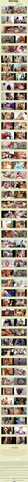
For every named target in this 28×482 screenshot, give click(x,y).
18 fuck (12, 455)
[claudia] (20, 345)
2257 (16, 480)
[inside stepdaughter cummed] (20, 129)
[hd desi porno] (20, 168)
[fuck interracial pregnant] (7, 237)
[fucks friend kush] (7, 247)
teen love (22, 454)
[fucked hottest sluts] (7, 178)
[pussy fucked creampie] (20, 335)
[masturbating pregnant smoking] (7, 404)
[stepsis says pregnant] (20, 286)
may (19, 454)
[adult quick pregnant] (20, 404)
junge (5, 455)
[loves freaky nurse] (7, 109)
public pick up (16, 455)
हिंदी (27, 478)
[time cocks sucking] (20, 296)
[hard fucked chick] (20, 237)
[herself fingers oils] (20, 178)
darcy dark (26, 454)
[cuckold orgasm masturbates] (20, 394)
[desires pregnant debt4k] (20, 119)
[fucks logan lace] (7, 424)
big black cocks (3, 454)
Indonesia (21, 478)
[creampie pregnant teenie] (20, 365)
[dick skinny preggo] (20, 276)
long (21, 4)
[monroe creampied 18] (7, 286)
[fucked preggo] (7, 119)
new (19, 4)
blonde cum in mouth (21, 455)
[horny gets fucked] (20, 23)
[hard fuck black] (20, 52)
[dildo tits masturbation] (20, 414)
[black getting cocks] (7, 129)
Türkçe (18, 478)
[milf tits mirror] (20, 424)
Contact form (18, 480)
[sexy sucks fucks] (20, 109)
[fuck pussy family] (20, 306)
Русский (25, 478)
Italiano (15, 478)
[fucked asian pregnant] (7, 306)
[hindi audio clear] (7, 276)
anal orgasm (15, 454)
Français (12, 478)
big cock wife (11, 454)
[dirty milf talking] (7, 335)
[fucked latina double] (7, 345)
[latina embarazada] (7, 168)
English (2, 478)
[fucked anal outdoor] (20, 188)
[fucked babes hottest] (7, 52)
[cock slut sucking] (20, 227)
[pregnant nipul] (7, 227)
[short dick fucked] (7, 355)
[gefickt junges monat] (7, 296)
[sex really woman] (20, 355)
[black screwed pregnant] (7, 414)
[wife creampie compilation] (20, 13)
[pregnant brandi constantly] (7, 217)
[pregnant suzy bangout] (20, 247)
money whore (8, 455)
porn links (22, 480)
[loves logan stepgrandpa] (7, 13)
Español (8, 478)
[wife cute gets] (7, 23)
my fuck (7, 454)
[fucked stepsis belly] (20, 217)
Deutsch (5, 478)
